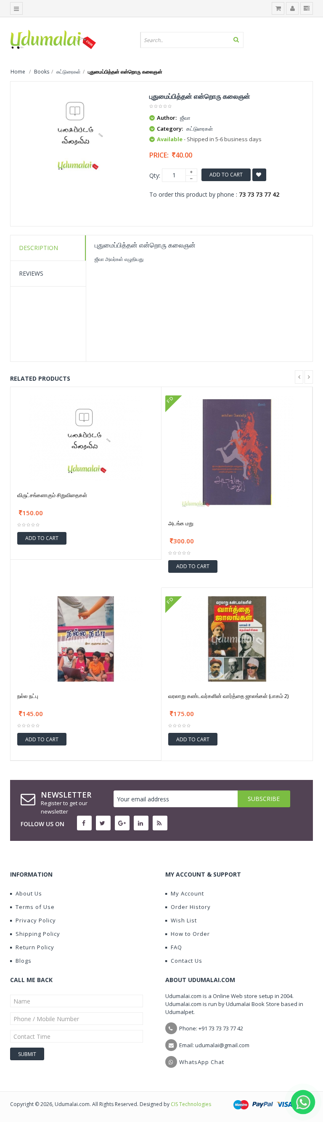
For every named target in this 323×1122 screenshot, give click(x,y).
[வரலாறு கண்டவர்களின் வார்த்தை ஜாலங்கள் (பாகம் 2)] (237, 638)
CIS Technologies (191, 1104)
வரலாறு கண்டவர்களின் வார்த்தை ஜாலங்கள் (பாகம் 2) (228, 696)
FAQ (176, 947)
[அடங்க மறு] (237, 451)
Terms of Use (35, 907)
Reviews (31, 273)
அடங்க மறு (180, 523)
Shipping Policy (38, 934)
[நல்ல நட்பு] (86, 638)
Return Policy (35, 947)
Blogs (24, 960)
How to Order (190, 934)
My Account (187, 893)
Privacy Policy (36, 920)
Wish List (184, 920)
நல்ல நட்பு (27, 696)
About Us (29, 893)
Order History (191, 907)
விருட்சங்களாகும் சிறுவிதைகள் (52, 495)
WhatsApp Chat (201, 1062)
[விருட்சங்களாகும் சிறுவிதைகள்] (86, 437)
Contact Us (186, 960)
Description (38, 248)
